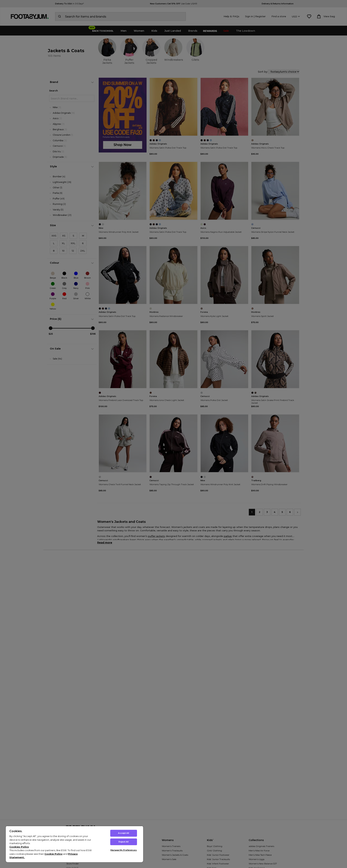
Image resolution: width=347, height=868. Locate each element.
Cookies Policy (19, 846)
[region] (74, 844)
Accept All (123, 833)
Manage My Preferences (123, 850)
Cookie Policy (53, 853)
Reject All (123, 841)
